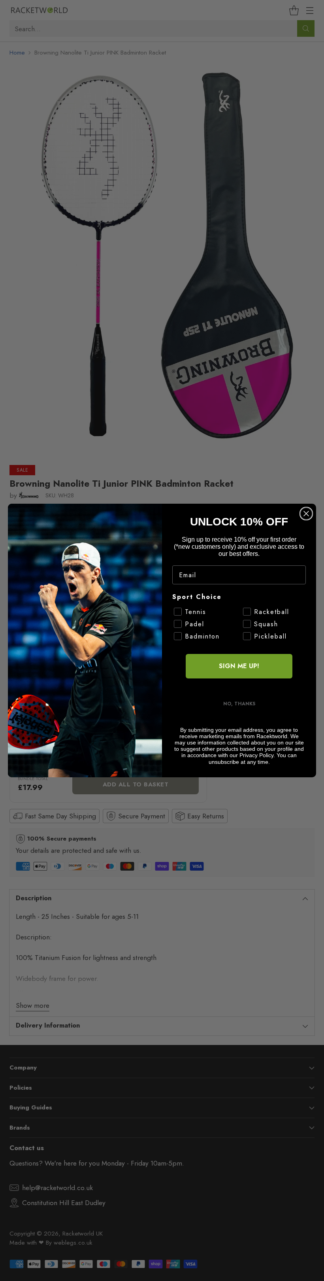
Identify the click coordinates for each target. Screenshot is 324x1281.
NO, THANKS (239, 703)
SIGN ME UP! (239, 666)
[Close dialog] (306, 514)
